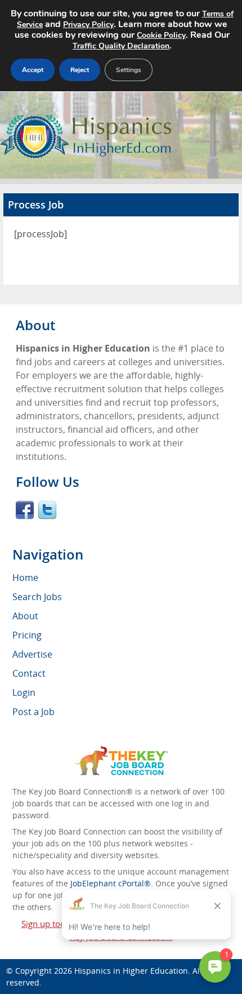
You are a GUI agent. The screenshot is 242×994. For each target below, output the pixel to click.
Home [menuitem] (25, 577)
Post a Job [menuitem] (33, 711)
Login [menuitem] (23, 692)
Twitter (47, 510)
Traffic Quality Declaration (121, 46)
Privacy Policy (88, 24)
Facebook (25, 510)
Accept (32, 69)
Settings (128, 69)
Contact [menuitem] (29, 673)
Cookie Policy (161, 35)
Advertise (32, 654)
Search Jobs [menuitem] (37, 597)
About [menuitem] (25, 616)
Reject (79, 69)
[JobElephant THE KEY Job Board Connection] (121, 751)
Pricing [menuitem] (27, 635)
